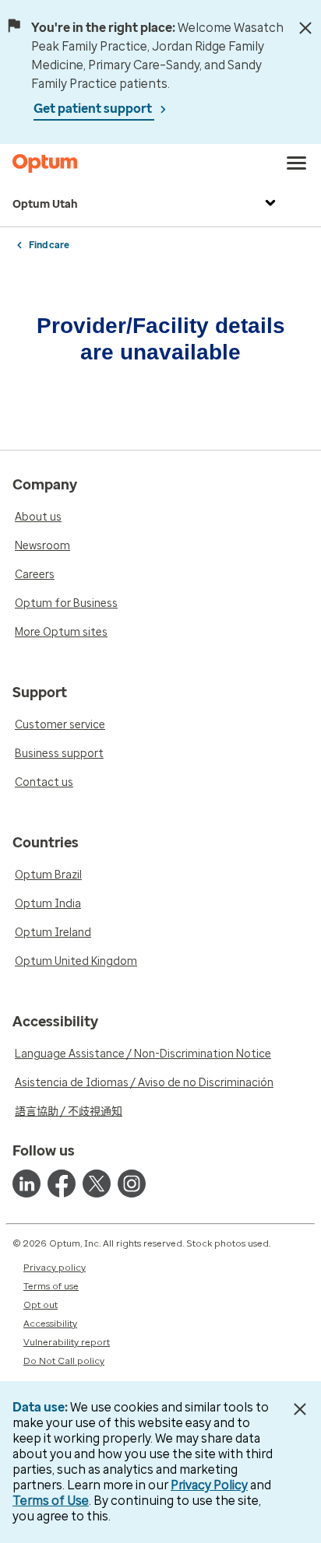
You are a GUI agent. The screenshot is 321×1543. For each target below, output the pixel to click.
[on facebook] (62, 1184)
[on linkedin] (26, 1184)
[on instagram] (132, 1184)
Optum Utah (45, 204)
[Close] (305, 28)
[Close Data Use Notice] (300, 1409)
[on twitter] (97, 1184)
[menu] (297, 163)
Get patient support (94, 108)
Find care (49, 245)
